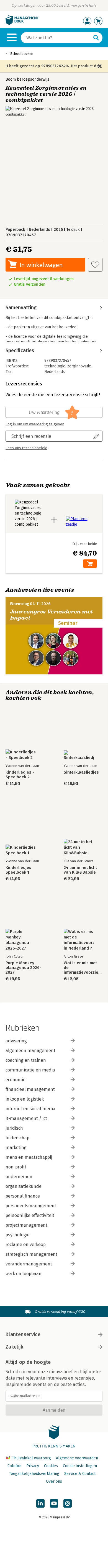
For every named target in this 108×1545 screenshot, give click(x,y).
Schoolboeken (21, 54)
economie (15, 1079)
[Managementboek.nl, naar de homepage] (22, 23)
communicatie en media (30, 1070)
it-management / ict (26, 1118)
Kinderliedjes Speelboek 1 (18, 870)
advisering (16, 1040)
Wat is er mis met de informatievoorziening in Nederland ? (83, 968)
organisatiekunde (24, 1186)
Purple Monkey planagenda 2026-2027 (24, 968)
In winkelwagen (41, 264)
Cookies (51, 1466)
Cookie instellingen (80, 1466)
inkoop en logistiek (25, 1099)
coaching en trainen (26, 1060)
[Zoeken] (96, 37)
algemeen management (30, 1050)
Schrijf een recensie (31, 436)
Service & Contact (80, 1473)
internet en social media (30, 1108)
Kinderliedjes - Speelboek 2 (20, 774)
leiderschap (17, 1137)
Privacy (32, 1466)
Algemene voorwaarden (77, 1458)
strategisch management (31, 1254)
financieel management (30, 1089)
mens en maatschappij (29, 1157)
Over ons (54, 1481)
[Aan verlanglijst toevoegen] (95, 265)
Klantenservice (23, 1334)
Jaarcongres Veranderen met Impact (51, 614)
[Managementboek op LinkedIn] (40, 1503)
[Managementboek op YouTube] (54, 1503)
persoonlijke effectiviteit (30, 1215)
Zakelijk (14, 1347)
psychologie (18, 1234)
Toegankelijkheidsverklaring (34, 1473)
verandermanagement (29, 1264)
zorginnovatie (79, 366)
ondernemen (19, 1176)
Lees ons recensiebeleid (26, 448)
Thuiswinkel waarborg (31, 1458)
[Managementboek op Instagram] (67, 1503)
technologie (54, 366)
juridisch (14, 1128)
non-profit (16, 1167)
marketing (16, 1147)
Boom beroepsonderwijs (27, 79)
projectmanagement (26, 1225)
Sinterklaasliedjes (81, 772)
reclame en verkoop (26, 1244)
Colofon (14, 1466)
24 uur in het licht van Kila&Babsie (80, 870)
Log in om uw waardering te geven (35, 424)
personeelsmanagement (31, 1205)
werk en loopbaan (24, 1273)
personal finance (23, 1196)
